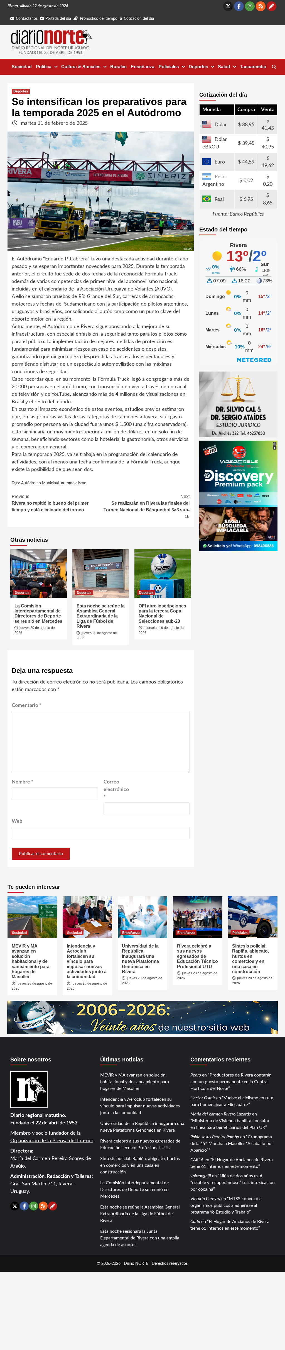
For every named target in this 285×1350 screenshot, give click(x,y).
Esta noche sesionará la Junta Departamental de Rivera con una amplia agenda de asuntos (139, 1238)
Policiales (169, 66)
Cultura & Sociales (80, 66)
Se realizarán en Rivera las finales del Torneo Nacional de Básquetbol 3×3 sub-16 (147, 506)
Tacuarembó (253, 66)
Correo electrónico (116, 790)
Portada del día (58, 19)
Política (43, 66)
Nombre (22, 782)
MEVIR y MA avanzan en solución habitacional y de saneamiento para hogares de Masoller (31, 961)
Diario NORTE (136, 1263)
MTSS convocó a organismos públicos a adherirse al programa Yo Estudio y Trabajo (226, 1205)
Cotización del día (139, 19)
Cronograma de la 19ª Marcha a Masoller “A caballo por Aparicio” (231, 1144)
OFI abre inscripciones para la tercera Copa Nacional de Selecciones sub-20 (162, 614)
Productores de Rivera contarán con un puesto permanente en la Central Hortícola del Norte (231, 1082)
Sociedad (22, 66)
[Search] (274, 67)
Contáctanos (27, 19)
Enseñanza (142, 66)
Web (17, 821)
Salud (224, 66)
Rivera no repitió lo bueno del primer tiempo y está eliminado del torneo (50, 503)
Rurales (118, 66)
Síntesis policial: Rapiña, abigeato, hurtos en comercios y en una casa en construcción (250, 959)
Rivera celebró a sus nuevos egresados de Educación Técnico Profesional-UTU (197, 956)
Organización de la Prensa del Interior (51, 1140)
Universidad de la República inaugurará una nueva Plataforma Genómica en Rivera (140, 959)
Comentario (26, 705)
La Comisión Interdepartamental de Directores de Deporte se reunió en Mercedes (38, 614)
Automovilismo (73, 483)
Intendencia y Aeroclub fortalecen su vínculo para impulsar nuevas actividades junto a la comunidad (87, 961)
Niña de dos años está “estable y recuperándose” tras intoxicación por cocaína (232, 1183)
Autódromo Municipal (40, 483)
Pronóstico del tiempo (98, 19)
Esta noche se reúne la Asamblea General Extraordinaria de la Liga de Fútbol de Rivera (101, 616)
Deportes (198, 66)
